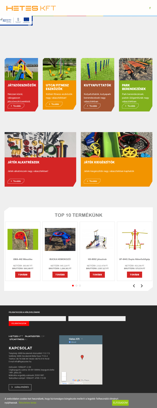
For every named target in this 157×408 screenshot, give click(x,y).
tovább (22, 274)
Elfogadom (120, 402)
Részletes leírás (27, 402)
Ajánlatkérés (22, 387)
